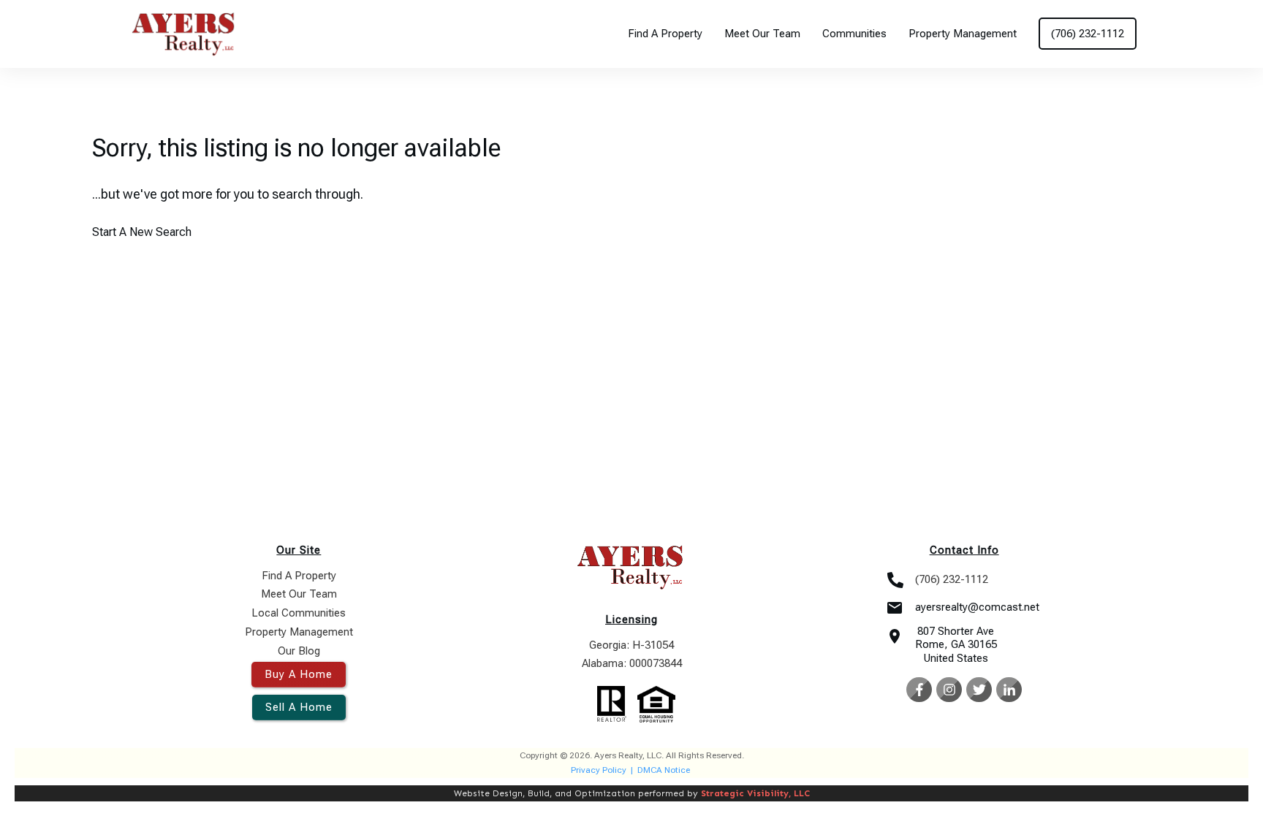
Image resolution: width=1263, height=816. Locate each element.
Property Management (299, 631)
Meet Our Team (299, 593)
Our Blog (299, 650)
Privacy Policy (598, 770)
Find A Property (299, 575)
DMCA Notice (663, 770)
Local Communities (298, 612)
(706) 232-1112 (951, 579)
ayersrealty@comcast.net (977, 607)
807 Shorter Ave (955, 631)
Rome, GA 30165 (956, 644)
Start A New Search (141, 232)
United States (956, 658)
